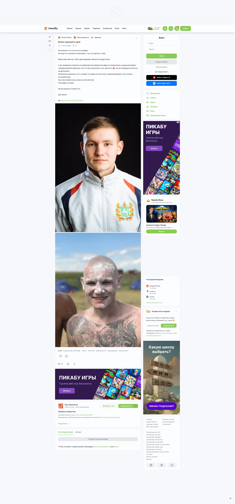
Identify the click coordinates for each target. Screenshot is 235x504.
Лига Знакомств (71, 405)
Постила (149, 454)
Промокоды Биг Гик (153, 432)
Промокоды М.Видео (153, 437)
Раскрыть (98, 439)
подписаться (168, 326)
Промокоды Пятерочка (154, 439)
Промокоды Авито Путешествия (157, 452)
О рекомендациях (168, 422)
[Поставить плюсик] (50, 37)
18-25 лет (91, 351)
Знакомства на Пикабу (71, 351)
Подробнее (62, 424)
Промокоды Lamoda (153, 435)
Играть (161, 231)
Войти (185, 28)
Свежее (87, 28)
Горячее (69, 28)
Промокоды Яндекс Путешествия (158, 444)
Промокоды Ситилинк (154, 449)
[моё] (60, 351)
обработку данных (162, 333)
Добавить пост (109, 406)
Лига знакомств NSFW (84, 415)
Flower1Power (66, 37)
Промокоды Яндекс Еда (154, 447)
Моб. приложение (152, 427)
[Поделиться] (74, 364)
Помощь (149, 419)
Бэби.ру (149, 459)
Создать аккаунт (161, 62)
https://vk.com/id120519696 (72, 101)
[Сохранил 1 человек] (68, 364)
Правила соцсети (168, 419)
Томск (84, 351)
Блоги (117, 28)
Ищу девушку (113, 351)
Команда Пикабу (152, 424)
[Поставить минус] (50, 45)
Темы (124, 28)
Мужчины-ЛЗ (101, 351)
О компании (166, 424)
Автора (78, 432)
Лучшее (78, 28)
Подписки (96, 28)
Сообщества (107, 28)
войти (116, 447)
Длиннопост (123, 351)
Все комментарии (65, 432)
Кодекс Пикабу (151, 422)
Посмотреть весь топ (154, 303)
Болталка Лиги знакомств (110, 417)
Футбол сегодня (151, 457)
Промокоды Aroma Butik (154, 442)
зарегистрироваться (102, 447)
